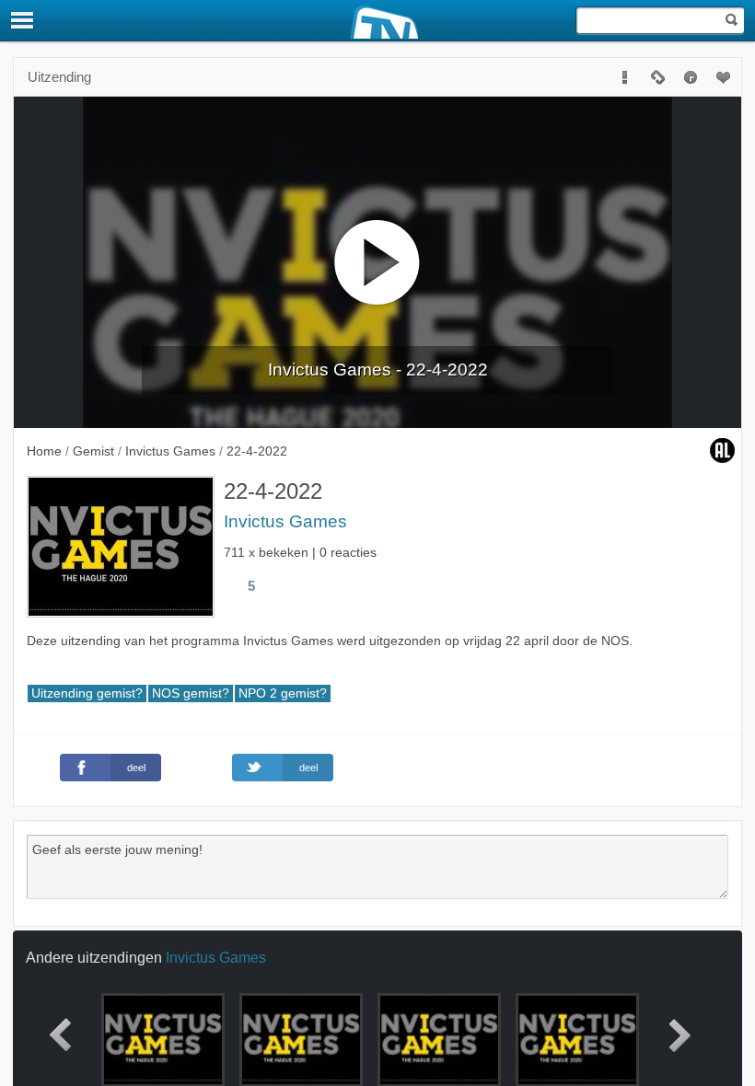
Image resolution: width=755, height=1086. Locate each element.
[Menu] (23, 20)
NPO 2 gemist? (282, 693)
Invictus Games (285, 521)
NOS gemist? (190, 693)
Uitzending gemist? (87, 693)
